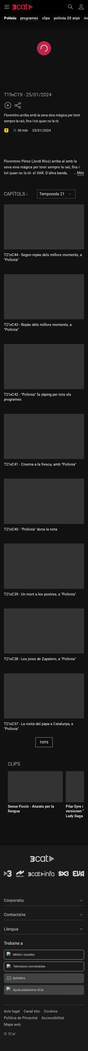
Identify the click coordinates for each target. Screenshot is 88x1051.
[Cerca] (72, 7)
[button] (44, 899)
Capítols (14, 194)
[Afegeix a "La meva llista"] (8, 105)
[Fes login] (81, 7)
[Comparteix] (18, 105)
